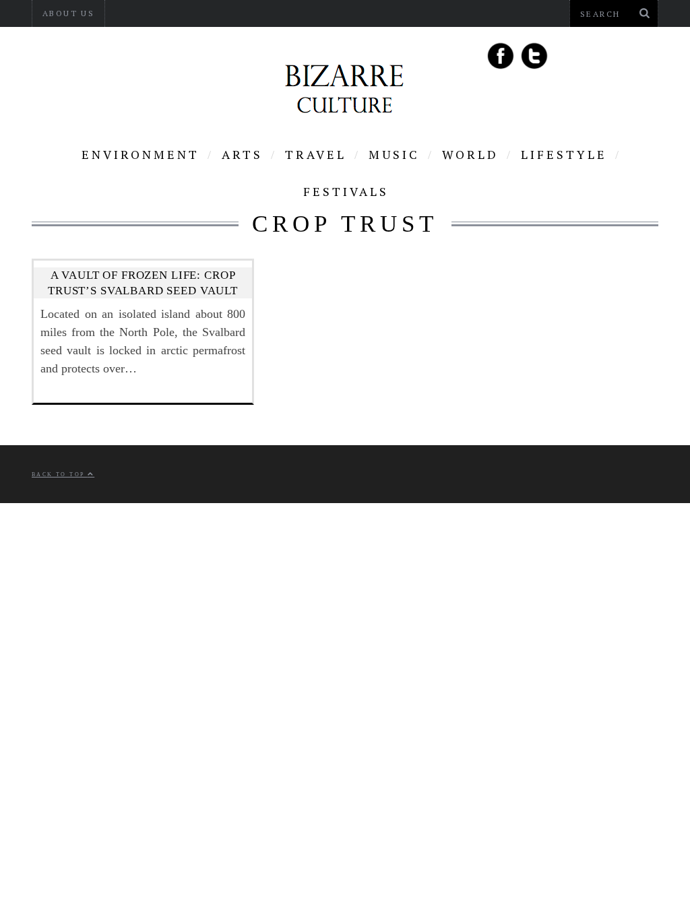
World (470, 154)
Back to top (60, 474)
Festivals (346, 191)
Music (394, 154)
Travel (315, 154)
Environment (140, 154)
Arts (242, 154)
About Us (68, 13)
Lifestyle (564, 154)
